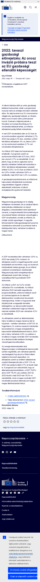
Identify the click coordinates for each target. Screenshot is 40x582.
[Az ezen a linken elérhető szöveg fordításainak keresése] (28, 396)
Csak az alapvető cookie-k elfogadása (23, 576)
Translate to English (15, 28)
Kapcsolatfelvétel (9, 497)
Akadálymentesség (9, 468)
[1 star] (4, 421)
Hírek (6, 45)
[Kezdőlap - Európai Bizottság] (7, 7)
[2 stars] (6, 421)
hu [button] (25, 7)
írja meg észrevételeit (15, 427)
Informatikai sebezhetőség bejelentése (17, 501)
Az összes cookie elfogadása (23, 570)
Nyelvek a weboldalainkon (12, 506)
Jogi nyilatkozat (8, 519)
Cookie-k (5, 510)
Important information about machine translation (19, 30)
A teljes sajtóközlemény (17, 396)
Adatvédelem (7, 514)
